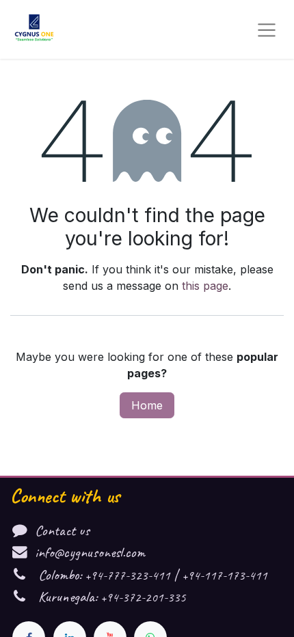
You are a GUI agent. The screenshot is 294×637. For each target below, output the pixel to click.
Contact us (62, 530)
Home (147, 405)
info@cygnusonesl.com (90, 552)
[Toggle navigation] (267, 29)
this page (205, 286)
